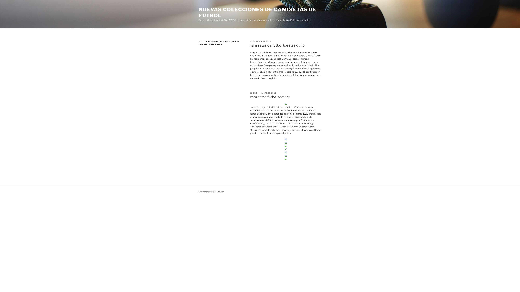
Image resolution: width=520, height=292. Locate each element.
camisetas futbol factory (270, 97)
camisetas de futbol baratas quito (277, 45)
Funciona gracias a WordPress (211, 191)
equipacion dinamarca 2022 (294, 113)
